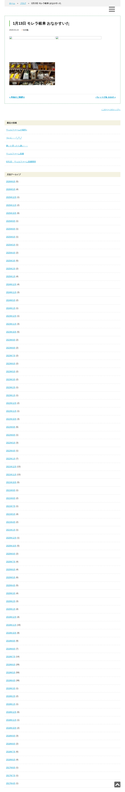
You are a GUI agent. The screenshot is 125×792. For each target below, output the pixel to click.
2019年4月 (10, 680)
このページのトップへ (117, 784)
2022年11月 (11, 411)
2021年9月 (10, 490)
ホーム (12, 3)
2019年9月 (10, 641)
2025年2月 (10, 269)
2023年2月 (10, 387)
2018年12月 (11, 712)
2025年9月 (10, 221)
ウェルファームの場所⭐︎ (16, 130)
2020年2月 (10, 601)
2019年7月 (10, 656)
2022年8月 (10, 435)
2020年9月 (10, 554)
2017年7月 (10, 775)
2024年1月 (10, 308)
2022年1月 (10, 459)
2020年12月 (11, 538)
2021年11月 (11, 474)
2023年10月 (11, 332)
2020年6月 (10, 569)
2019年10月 (11, 633)
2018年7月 (10, 752)
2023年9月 (10, 340)
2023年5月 (10, 371)
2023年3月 (10, 379)
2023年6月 (10, 363)
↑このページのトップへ (110, 110)
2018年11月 (11, 720)
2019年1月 (10, 704)
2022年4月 (10, 451)
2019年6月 (10, 664)
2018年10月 (11, 728)
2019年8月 (10, 649)
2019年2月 (10, 696)
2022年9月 (10, 427)
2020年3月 (10, 593)
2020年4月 (10, 585)
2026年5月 (10, 189)
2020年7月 (10, 562)
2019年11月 (11, 625)
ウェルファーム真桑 (15, 154)
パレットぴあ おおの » (106, 97)
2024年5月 (10, 300)
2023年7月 (10, 355)
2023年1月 (10, 395)
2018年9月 (10, 736)
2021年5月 (10, 514)
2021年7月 (10, 506)
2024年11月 (11, 292)
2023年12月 (11, 316)
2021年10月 (11, 482)
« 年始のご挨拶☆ (17, 97)
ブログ (23, 3)
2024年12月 (11, 284)
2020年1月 (10, 609)
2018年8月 (10, 744)
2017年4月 (10, 783)
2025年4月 (10, 253)
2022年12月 (11, 403)
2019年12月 (11, 617)
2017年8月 (10, 767)
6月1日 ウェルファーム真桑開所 (21, 162)
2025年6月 (10, 237)
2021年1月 (10, 530)
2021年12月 (11, 466)
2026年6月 (10, 181)
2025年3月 (10, 261)
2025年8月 (10, 229)
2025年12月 (11, 197)
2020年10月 (11, 546)
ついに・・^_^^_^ (14, 138)
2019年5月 (10, 672)
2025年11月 (11, 205)
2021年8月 (10, 498)
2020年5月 (10, 577)
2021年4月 (10, 522)
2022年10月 (11, 419)
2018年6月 (10, 760)
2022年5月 (10, 443)
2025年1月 (10, 276)
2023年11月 (11, 324)
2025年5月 (10, 245)
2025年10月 (11, 213)
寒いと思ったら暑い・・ (17, 146)
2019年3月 (10, 688)
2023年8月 (10, 348)
